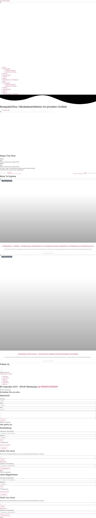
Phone (1, 403)
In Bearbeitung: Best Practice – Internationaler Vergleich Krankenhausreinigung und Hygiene (48, 354)
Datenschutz (6, 378)
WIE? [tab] (1, 160)
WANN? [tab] (2, 159)
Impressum (5, 376)
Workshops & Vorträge (10, 72)
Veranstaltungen (7, 75)
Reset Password (5, 468)
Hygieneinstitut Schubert (6, 374)
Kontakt (4, 78)
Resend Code (3, 462)
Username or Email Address (7, 431)
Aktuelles (5, 73)
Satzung (5, 379)
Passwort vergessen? (5, 445)
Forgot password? (4, 491)
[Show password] (2, 440)
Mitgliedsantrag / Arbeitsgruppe (10, 79)
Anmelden (3, 448)
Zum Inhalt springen (5, 0)
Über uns (5, 76)
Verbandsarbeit (6, 68)
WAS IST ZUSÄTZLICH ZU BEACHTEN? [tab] (9, 162)
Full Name (2, 398)
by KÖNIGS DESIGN (47, 386)
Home (4, 67)
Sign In (1, 470)
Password (2, 435)
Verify (2, 459)
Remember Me (4, 442)
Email (1, 407)
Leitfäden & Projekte (10, 70)
